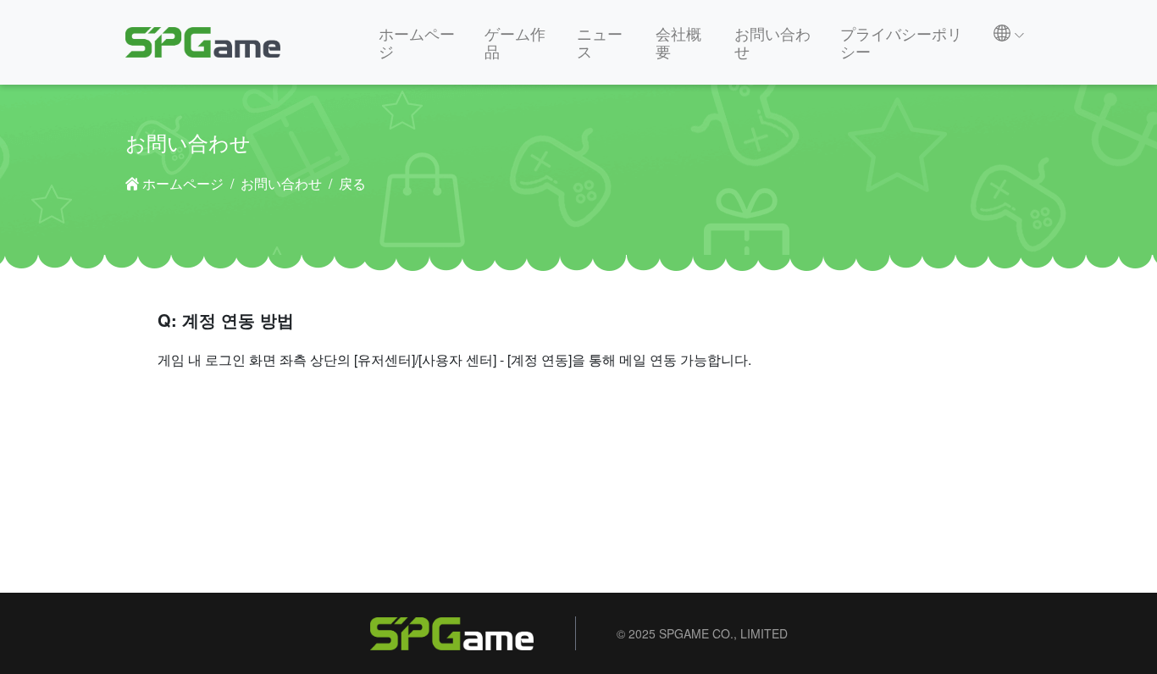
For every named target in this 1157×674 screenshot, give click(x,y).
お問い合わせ (772, 42)
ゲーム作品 (514, 42)
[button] (1009, 33)
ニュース (600, 42)
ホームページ (417, 42)
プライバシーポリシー (901, 42)
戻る (352, 183)
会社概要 (678, 42)
